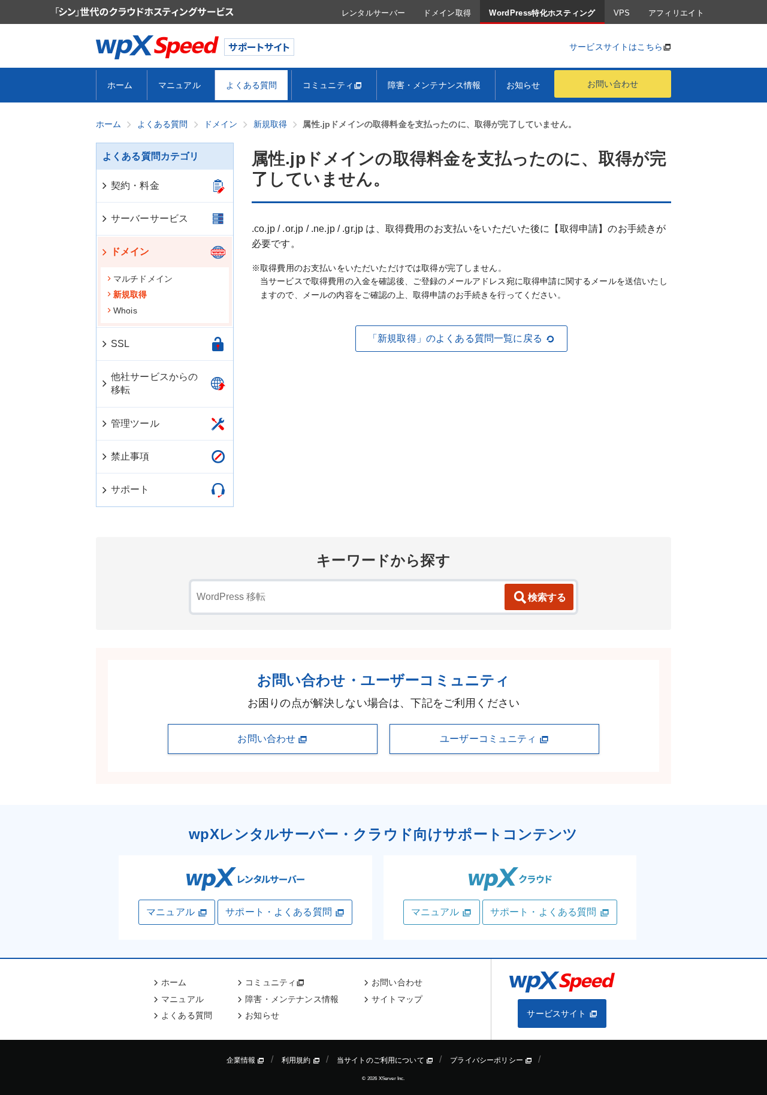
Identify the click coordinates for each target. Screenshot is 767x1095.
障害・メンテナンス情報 (434, 85)
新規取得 (130, 294)
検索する (547, 597)
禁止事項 (130, 456)
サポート (130, 489)
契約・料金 (135, 185)
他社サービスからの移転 (154, 383)
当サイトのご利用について (381, 1060)
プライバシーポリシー (487, 1060)
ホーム (119, 85)
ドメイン (130, 251)
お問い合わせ (612, 84)
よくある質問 (251, 85)
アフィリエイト (676, 12)
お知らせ (523, 85)
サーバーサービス (149, 218)
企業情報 (242, 1060)
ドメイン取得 (447, 12)
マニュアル (179, 85)
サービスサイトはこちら (616, 47)
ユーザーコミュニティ (489, 739)
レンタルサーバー (374, 12)
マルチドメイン (143, 278)
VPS (622, 12)
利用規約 (297, 1060)
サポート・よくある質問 (278, 912)
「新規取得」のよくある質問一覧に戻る (455, 338)
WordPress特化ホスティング (542, 12)
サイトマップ (397, 999)
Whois (125, 310)
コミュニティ (328, 85)
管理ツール (135, 423)
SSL (120, 344)
